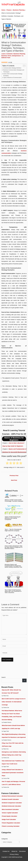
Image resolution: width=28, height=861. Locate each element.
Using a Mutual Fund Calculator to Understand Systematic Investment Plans (12, 772)
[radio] (7, 464)
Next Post (14, 480)
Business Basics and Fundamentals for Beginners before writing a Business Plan (13, 566)
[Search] (24, 680)
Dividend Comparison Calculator (12, 802)
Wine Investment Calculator (10, 809)
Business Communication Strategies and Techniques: (13, 70)
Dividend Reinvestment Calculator (12, 796)
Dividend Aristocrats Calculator (11, 806)
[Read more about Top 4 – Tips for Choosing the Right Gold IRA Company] (14, 525)
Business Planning (19, 53)
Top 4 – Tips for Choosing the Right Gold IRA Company (13, 530)
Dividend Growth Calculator (10, 799)
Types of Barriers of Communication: (12, 77)
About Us (14, 851)
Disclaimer (22, 851)
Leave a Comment (6, 53)
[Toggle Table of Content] (23, 65)
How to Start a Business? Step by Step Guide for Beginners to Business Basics (13, 547)
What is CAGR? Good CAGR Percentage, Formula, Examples (14, 500)
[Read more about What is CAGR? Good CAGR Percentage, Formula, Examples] (14, 495)
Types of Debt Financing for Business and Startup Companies (13, 518)
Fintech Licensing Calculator (10, 826)
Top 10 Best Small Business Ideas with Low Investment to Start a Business (13, 591)
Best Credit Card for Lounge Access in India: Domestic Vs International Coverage (13, 702)
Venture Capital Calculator (10, 812)
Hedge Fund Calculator (9, 819)
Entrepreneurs (16, 55)
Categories (4, 839)
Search (3, 677)
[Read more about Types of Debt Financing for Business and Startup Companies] (14, 510)
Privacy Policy (14, 854)
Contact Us (6, 851)
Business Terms (6, 55)
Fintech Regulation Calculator (11, 823)
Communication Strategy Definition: (12, 68)
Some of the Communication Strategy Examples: (12, 74)
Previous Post (14, 475)
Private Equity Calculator (9, 816)
